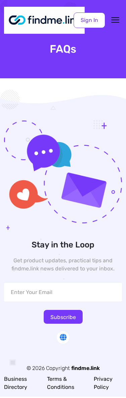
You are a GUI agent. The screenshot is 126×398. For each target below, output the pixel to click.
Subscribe (63, 317)
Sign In (89, 20)
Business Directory (15, 383)
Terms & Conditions (60, 383)
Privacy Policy (103, 383)
